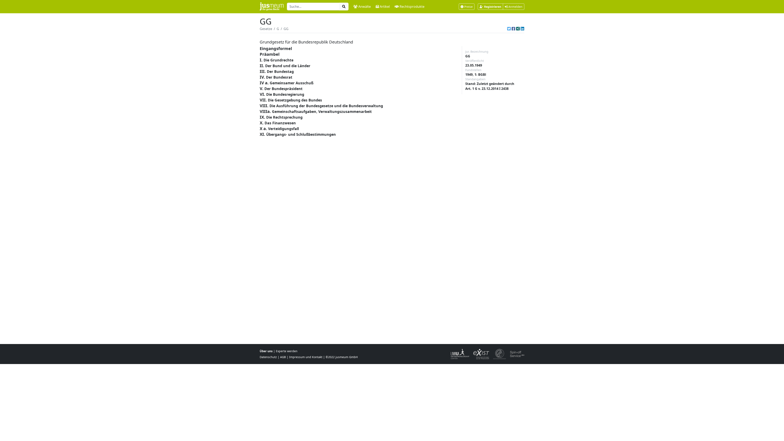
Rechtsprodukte (412, 6)
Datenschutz (268, 357)
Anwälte (364, 6)
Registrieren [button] (492, 7)
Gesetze (266, 29)
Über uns (266, 351)
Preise (468, 7)
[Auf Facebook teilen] (513, 28)
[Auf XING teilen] (518, 28)
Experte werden (286, 351)
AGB (283, 357)
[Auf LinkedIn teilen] (522, 28)
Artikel (385, 6)
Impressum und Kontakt (305, 357)
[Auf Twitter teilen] (509, 28)
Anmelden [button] (515, 7)
